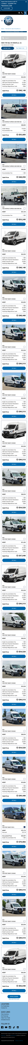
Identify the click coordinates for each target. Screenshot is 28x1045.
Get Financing (4, 1016)
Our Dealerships (5, 1006)
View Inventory (5, 1014)
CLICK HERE (7, 8)
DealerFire (3, 1035)
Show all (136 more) (14, 999)
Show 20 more (14, 996)
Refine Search (8, 48)
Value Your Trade (5, 1018)
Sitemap (21, 1040)
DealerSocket (13, 1035)
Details (14, 95)
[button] (25, 13)
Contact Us (4, 1008)
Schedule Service (5, 1019)
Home (2, 28)
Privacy (16, 1040)
